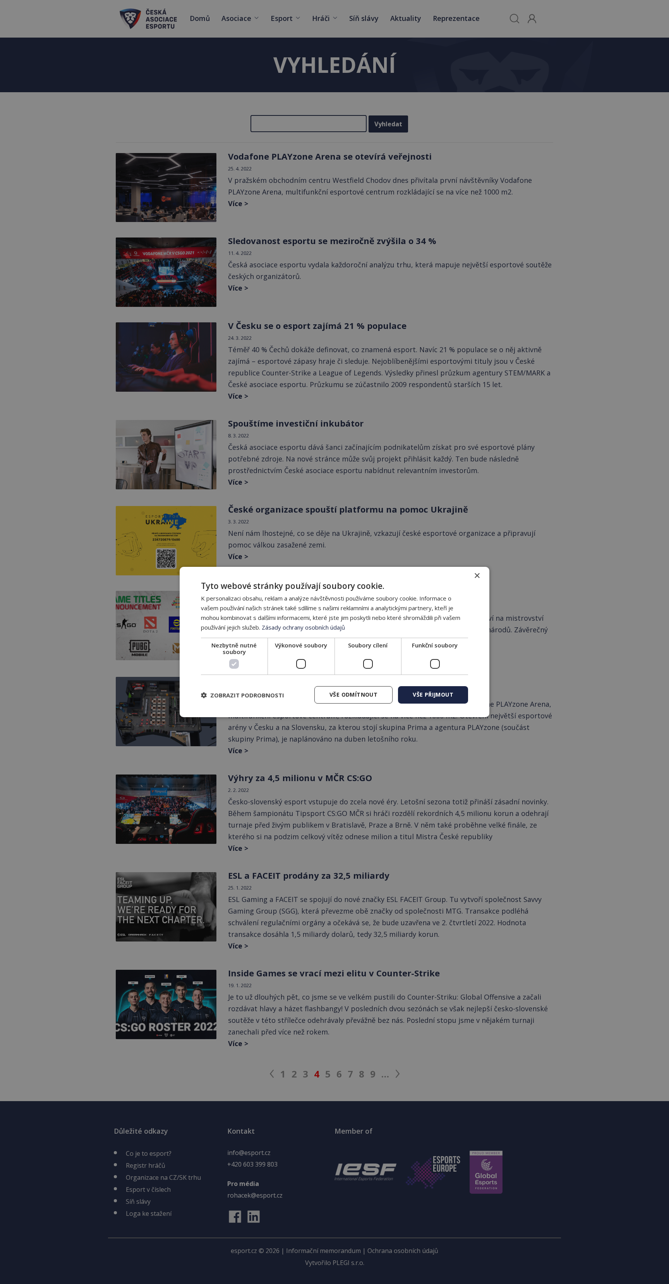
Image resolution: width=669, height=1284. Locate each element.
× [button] (477, 576)
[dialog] (334, 642)
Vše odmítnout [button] (353, 694)
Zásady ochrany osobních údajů (303, 627)
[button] (242, 695)
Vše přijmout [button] (433, 694)
